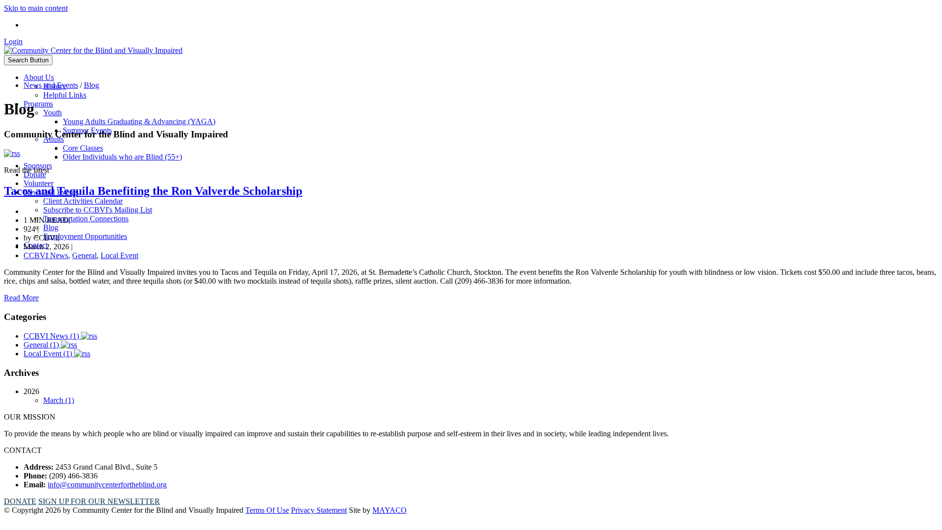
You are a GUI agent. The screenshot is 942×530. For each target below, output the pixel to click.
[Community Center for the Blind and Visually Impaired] (93, 50)
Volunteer (38, 183)
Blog (50, 227)
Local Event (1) (49, 353)
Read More (21, 297)
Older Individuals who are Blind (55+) (122, 157)
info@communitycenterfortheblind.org (107, 484)
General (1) (42, 345)
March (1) (58, 400)
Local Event (119, 255)
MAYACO (389, 510)
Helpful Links (64, 95)
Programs (38, 104)
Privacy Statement (319, 510)
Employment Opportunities (85, 236)
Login (13, 41)
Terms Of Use (267, 510)
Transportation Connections (86, 218)
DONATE (20, 501)
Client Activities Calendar (83, 201)
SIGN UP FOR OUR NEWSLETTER (99, 501)
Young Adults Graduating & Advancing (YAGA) (139, 121)
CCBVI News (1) (52, 336)
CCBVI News (46, 255)
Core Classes (83, 148)
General (84, 255)
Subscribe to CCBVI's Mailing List (97, 210)
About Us (39, 77)
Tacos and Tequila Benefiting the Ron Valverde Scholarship (153, 191)
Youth (52, 112)
